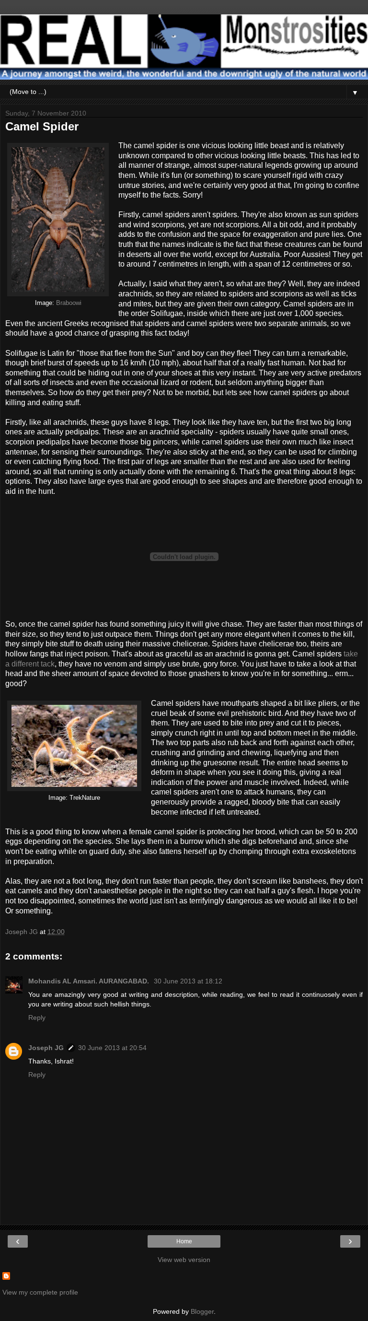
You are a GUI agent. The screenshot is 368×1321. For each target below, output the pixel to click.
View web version (184, 1259)
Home (184, 1241)
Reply (37, 1017)
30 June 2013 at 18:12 (188, 981)
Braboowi (68, 303)
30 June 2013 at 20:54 (112, 1048)
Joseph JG (46, 1048)
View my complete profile (40, 1292)
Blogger (202, 1311)
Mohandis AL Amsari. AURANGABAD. (89, 981)
